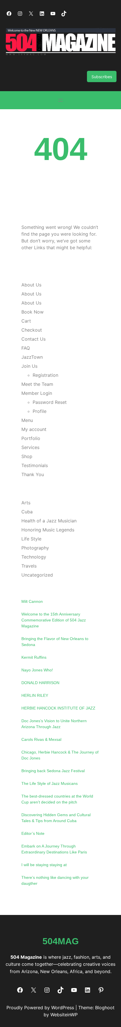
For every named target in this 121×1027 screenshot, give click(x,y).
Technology (33, 557)
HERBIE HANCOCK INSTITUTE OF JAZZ (58, 708)
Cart (26, 321)
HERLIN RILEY (34, 695)
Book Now (32, 312)
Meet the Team (37, 384)
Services (30, 447)
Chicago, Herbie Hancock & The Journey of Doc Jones (59, 755)
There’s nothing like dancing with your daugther (55, 880)
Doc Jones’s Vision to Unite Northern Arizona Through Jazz (54, 724)
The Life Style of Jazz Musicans (49, 783)
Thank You (32, 474)
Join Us (29, 366)
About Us (31, 285)
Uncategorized (37, 575)
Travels (29, 566)
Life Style (31, 539)
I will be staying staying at (44, 864)
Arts (25, 502)
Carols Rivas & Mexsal (41, 739)
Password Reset (50, 402)
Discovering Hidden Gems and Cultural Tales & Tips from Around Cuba (56, 818)
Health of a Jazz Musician (49, 521)
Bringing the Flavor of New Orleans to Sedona (54, 641)
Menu (27, 420)
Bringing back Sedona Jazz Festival (53, 770)
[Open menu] (60, 100)
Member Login (36, 393)
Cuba (27, 511)
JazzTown (32, 357)
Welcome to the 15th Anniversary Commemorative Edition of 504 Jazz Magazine (53, 620)
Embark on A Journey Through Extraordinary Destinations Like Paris (54, 849)
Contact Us (33, 339)
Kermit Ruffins (33, 657)
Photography (35, 548)
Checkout (31, 330)
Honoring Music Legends (47, 530)
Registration (45, 375)
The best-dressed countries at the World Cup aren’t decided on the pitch (57, 799)
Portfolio (30, 438)
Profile (39, 411)
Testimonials (34, 465)
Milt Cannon (32, 601)
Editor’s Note (32, 833)
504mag (60, 941)
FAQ (25, 348)
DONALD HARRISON (40, 682)
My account (33, 429)
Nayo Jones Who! (37, 670)
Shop (26, 456)
